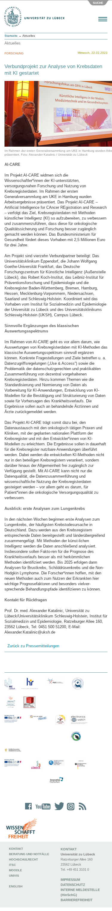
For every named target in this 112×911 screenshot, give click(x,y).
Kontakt (16, 848)
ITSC (12, 864)
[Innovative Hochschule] (56, 780)
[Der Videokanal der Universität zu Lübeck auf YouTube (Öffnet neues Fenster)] (42, 810)
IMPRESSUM (70, 879)
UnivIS (14, 875)
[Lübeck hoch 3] (36, 765)
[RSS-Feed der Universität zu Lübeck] (82, 810)
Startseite (11, 35)
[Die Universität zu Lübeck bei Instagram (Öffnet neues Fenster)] (70, 810)
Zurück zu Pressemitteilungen (33, 646)
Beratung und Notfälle (29, 854)
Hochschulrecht (23, 859)
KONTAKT (69, 849)
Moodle (15, 870)
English (16, 886)
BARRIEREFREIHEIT (77, 900)
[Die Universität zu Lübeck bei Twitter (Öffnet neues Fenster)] (58, 810)
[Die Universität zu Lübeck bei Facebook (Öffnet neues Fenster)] (28, 810)
